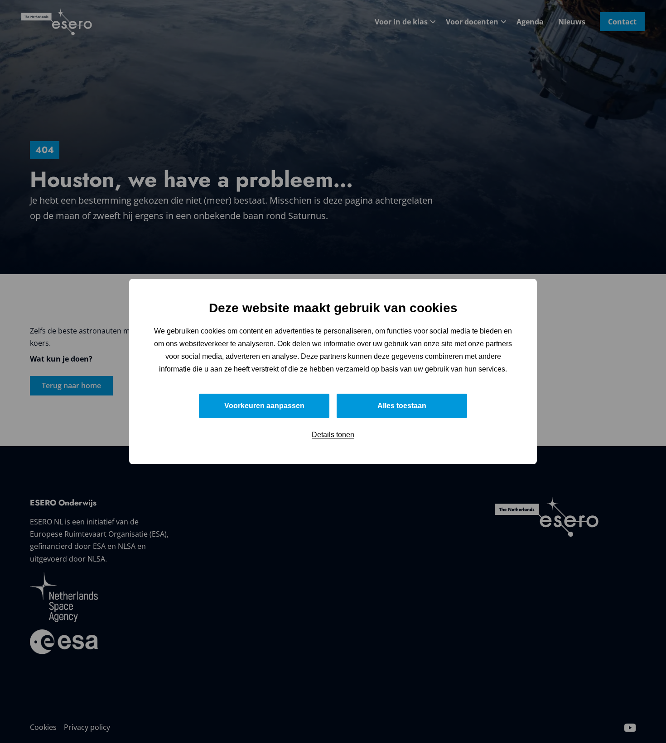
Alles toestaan (401, 406)
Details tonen (333, 434)
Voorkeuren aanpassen (264, 406)
